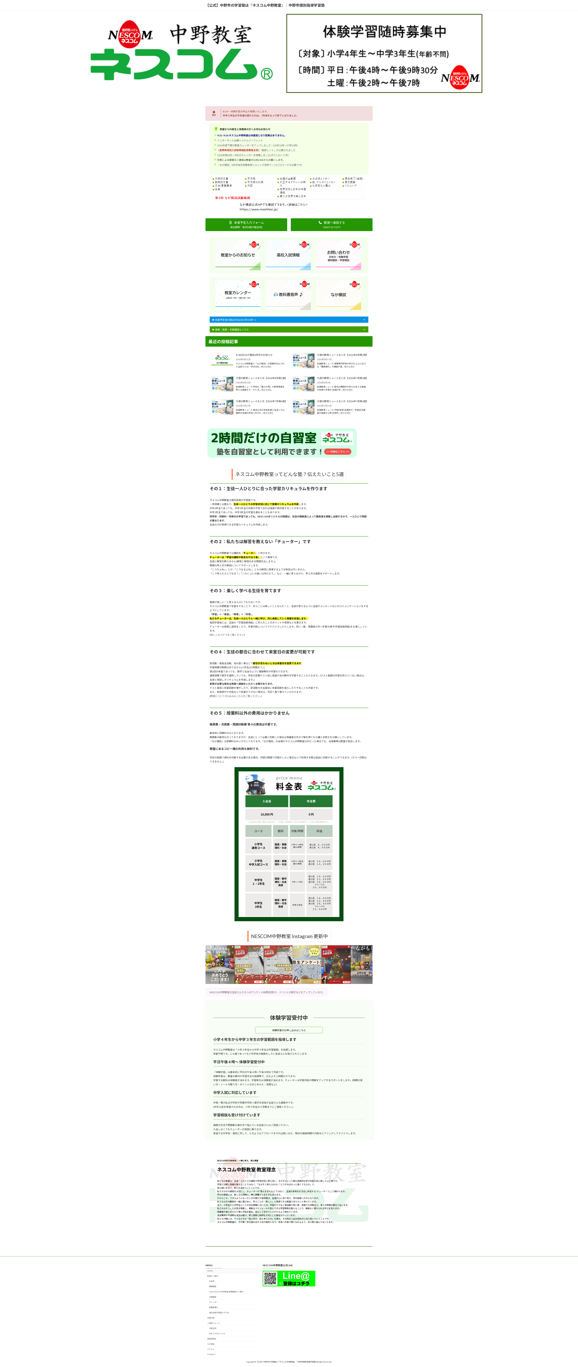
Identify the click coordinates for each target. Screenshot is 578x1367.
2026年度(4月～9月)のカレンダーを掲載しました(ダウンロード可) (253, 155)
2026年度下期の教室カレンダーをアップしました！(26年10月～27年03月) (257, 145)
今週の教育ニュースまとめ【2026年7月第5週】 (342, 378)
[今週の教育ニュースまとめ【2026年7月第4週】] (222, 407)
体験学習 (210, 1318)
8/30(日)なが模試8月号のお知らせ (254, 354)
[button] (246, 224)
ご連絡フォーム (213, 1323)
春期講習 (212, 1286)
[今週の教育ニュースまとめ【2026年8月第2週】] (303, 361)
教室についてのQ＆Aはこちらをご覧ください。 (235, 695)
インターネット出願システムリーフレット (240, 140)
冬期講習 (212, 1297)
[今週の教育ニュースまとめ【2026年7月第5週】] (303, 384)
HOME (210, 1271)
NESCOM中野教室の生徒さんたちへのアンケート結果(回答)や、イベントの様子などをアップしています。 (267, 992)
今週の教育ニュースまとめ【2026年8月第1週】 (261, 378)
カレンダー (213, 1302)
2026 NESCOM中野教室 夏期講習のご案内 (226, 1292)
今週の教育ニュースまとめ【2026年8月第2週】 (342, 354)
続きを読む (266, 366)
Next (369, 964)
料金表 (211, 1281)
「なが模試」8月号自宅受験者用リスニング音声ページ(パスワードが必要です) (259, 164)
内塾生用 (212, 1328)
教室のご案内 (212, 1276)
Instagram (211, 1354)
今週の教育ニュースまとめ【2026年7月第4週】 (261, 401)
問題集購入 (213, 1307)
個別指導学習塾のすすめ (219, 1313)
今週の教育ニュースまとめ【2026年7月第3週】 (342, 401)
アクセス (210, 1349)
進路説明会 (211, 1339)
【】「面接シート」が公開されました (256, 150)
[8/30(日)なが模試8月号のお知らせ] (222, 359)
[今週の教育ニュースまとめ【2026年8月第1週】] (222, 384)
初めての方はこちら (217, 1334)
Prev (208, 964)
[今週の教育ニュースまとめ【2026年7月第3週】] (303, 407)
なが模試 (210, 1344)
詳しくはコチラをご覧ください (227, 634)
